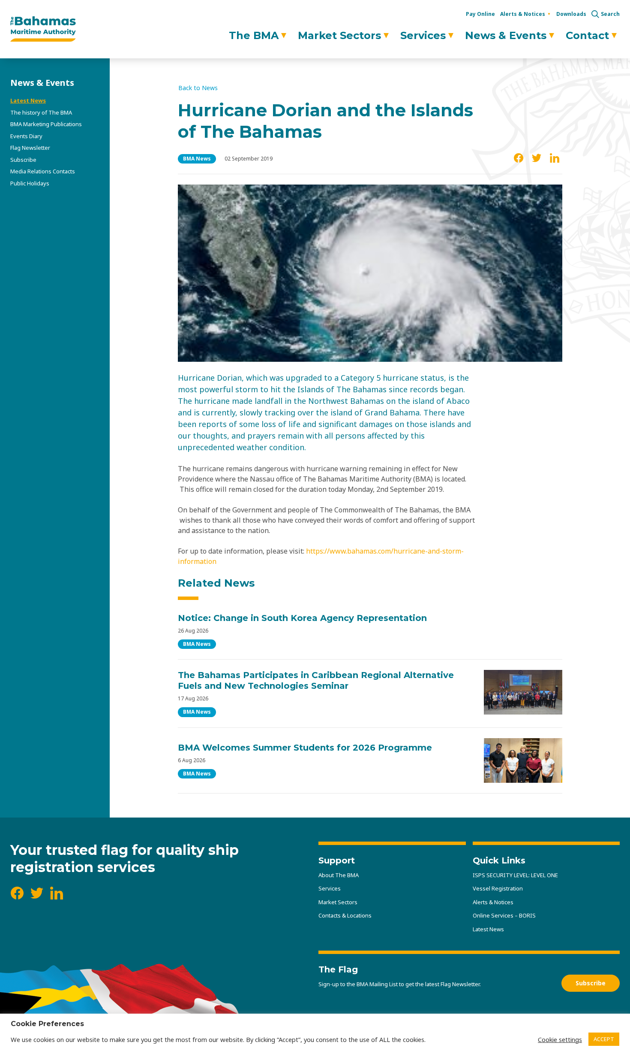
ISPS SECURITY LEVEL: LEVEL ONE (515, 875)
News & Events (505, 35)
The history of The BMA (41, 112)
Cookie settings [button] (560, 1039)
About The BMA (338, 875)
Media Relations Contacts (42, 171)
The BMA (254, 35)
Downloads (571, 14)
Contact (587, 35)
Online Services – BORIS (504, 915)
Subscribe (23, 160)
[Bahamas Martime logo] (43, 29)
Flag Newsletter (30, 147)
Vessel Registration (498, 888)
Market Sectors (339, 35)
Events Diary (26, 136)
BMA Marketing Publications (46, 124)
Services (423, 35)
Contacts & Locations (345, 915)
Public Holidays (29, 183)
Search (610, 14)
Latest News (28, 100)
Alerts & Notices (522, 14)
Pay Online (480, 14)
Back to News (198, 88)
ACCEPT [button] (604, 1039)
